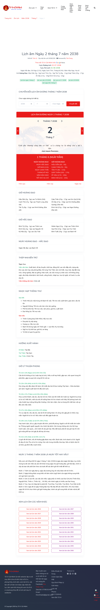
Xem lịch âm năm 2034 (66, 541)
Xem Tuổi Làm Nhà (79, 8)
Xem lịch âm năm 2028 (66, 514)
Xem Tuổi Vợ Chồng (87, 8)
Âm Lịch (32, 8)
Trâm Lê (35, 58)
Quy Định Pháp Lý (57, 582)
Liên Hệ (54, 589)
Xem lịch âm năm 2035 (66, 546)
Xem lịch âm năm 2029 (66, 518)
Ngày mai (78, 184)
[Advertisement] (50, 34)
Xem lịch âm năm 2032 (66, 532)
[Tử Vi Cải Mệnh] (13, 8)
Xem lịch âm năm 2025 (33, 551)
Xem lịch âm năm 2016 (33, 509)
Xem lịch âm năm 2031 (66, 527)
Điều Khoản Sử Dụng (56, 572)
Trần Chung (69, 58)
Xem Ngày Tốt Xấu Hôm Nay (71, 8)
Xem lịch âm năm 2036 (66, 551)
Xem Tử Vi (51, 8)
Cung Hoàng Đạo (63, 8)
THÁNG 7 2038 (50, 121)
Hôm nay (50, 184)
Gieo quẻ (42, 8)
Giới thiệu (54, 585)
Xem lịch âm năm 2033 (66, 537)
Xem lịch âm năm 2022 (33, 537)
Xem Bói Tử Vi (56, 597)
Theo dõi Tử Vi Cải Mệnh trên (45, 63)
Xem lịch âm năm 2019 (33, 523)
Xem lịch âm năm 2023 (33, 541)
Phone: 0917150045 (56, 593)
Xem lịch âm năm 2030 (66, 523)
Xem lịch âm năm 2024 (33, 546)
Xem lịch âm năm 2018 (33, 518)
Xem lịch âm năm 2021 (33, 532)
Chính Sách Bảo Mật (56, 578)
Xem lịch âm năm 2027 (66, 509)
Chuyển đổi (73, 104)
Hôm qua (22, 184)
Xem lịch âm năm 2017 (33, 514)
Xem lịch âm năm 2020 (33, 527)
